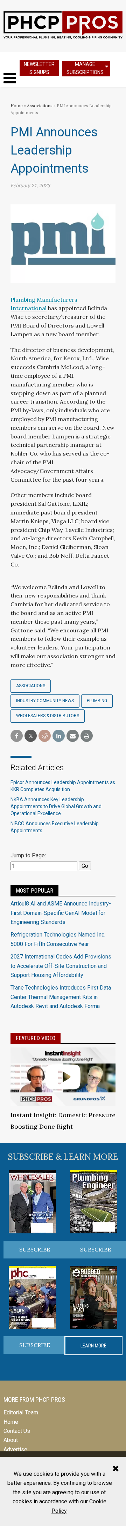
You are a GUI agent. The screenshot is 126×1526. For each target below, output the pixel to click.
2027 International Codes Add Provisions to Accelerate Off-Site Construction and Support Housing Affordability (60, 965)
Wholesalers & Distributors (47, 715)
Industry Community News (45, 700)
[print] (86, 736)
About (11, 1440)
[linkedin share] (58, 736)
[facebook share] (16, 736)
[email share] (72, 736)
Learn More (93, 1345)
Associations (39, 105)
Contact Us (17, 1431)
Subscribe (34, 1249)
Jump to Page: (28, 855)
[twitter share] (30, 736)
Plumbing (97, 700)
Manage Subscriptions (85, 68)
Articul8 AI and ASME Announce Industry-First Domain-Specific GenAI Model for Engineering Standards (60, 912)
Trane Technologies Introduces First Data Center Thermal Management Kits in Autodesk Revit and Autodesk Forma (60, 996)
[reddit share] (44, 736)
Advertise (15, 1449)
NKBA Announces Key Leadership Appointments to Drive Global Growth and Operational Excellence (56, 806)
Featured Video (35, 1038)
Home (16, 105)
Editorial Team (21, 1412)
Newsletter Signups (39, 68)
